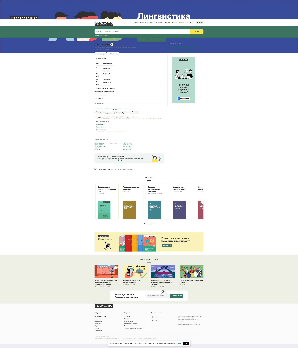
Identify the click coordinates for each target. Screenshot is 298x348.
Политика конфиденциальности (133, 326)
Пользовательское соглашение (133, 328)
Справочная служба (139, 22)
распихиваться (128, 148)
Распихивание (100, 130)
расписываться (100, 146)
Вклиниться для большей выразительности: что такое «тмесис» (161, 283)
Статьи (96, 286)
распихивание (127, 145)
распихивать (127, 146)
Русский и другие (105, 286)
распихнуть (127, 149)
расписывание (99, 143)
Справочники (159, 22)
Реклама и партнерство (130, 323)
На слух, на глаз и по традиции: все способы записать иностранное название (106, 283)
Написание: (120, 47)
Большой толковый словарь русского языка (111, 109)
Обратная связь (128, 321)
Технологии (131, 284)
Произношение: (98, 47)
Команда (126, 318)
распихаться (127, 143)
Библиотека (98, 323)
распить (97, 149)
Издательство (183, 22)
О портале (127, 316)
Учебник (174, 22)
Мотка (154, 338)
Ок (186, 343)
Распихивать (100, 124)
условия (178, 343)
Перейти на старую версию (188, 324)
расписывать (99, 145)
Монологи (182, 284)
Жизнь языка (160, 286)
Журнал (167, 22)
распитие (98, 148)
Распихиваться (101, 127)
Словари (150, 22)
